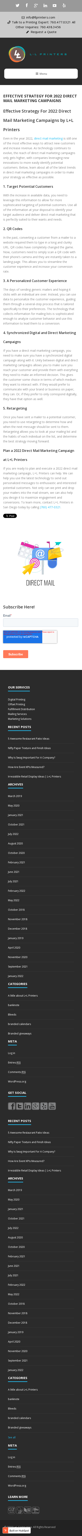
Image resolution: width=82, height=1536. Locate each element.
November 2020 (17, 957)
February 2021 (16, 862)
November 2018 (17, 919)
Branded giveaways (19, 1033)
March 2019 (15, 796)
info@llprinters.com (40, 17)
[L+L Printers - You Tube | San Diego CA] (52, 1106)
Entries (14, 1062)
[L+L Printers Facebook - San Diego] (11, 1106)
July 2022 (13, 834)
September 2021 (18, 966)
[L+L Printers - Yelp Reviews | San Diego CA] (44, 1106)
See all (12, 1437)
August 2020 (15, 843)
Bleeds (12, 1014)
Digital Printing (16, 699)
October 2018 (16, 910)
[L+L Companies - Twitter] (19, 1106)
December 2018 (17, 928)
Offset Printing (16, 704)
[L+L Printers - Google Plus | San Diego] (36, 1106)
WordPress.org (17, 1081)
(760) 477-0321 (50, 507)
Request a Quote (44, 32)
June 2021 (14, 872)
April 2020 (14, 947)
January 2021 (15, 815)
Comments (17, 1072)
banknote (13, 1005)
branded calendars (19, 1024)
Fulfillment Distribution (21, 709)
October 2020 (16, 853)
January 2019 (15, 938)
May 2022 (13, 900)
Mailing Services (17, 714)
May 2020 (13, 805)
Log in (11, 1053)
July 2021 (13, 881)
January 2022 (15, 976)
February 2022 (16, 891)
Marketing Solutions (19, 719)
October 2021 (16, 824)
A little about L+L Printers (23, 995)
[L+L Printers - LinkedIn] (27, 1106)
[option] (40, 562)
